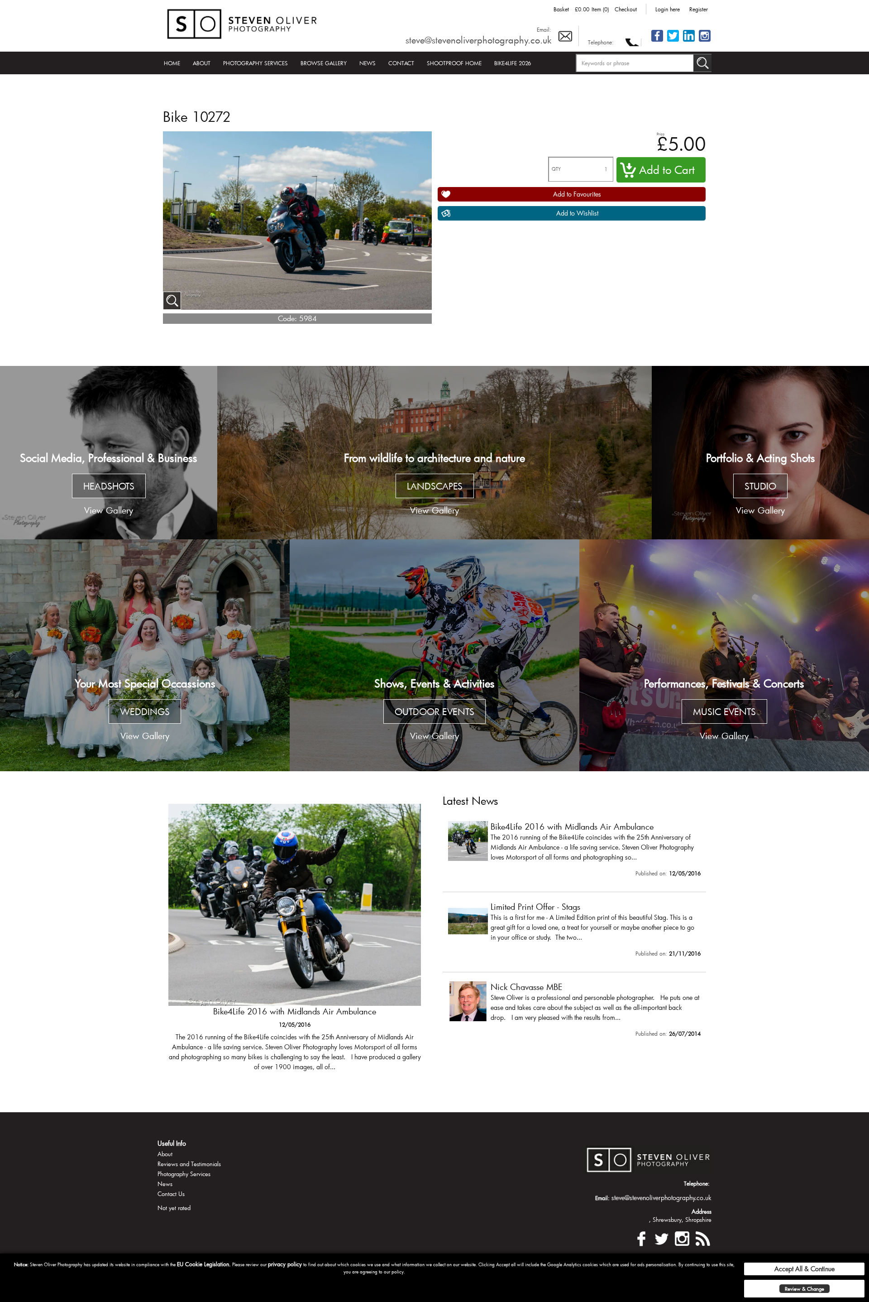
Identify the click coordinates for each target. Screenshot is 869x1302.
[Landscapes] (434, 453)
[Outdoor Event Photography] (434, 655)
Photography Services (255, 63)
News (367, 63)
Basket (561, 9)
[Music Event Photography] (724, 655)
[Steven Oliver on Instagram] (682, 1237)
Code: (287, 318)
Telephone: (601, 42)
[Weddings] (145, 655)
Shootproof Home (454, 63)
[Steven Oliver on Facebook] (641, 1237)
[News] (702, 1237)
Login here (667, 9)
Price (660, 133)
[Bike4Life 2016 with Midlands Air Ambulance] (574, 851)
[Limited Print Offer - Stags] (294, 942)
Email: (544, 29)
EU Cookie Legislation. (204, 1264)
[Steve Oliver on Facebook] (657, 41)
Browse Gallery (324, 63)
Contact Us (171, 1193)
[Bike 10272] (172, 301)
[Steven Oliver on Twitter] (662, 1237)
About (201, 63)
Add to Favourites (577, 194)
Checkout (626, 9)
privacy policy (285, 1264)
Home (172, 63)
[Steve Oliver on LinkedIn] (689, 41)
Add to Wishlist (577, 213)
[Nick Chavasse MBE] (574, 1011)
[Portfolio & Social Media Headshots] (108, 453)
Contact (401, 63)
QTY (556, 169)
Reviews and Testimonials (189, 1163)
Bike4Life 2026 (512, 63)
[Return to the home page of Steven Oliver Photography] (242, 22)
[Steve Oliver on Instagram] (704, 41)
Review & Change (804, 1288)
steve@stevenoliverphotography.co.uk (478, 40)
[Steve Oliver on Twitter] (673, 41)
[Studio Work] (760, 453)
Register (698, 9)
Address (701, 1211)
